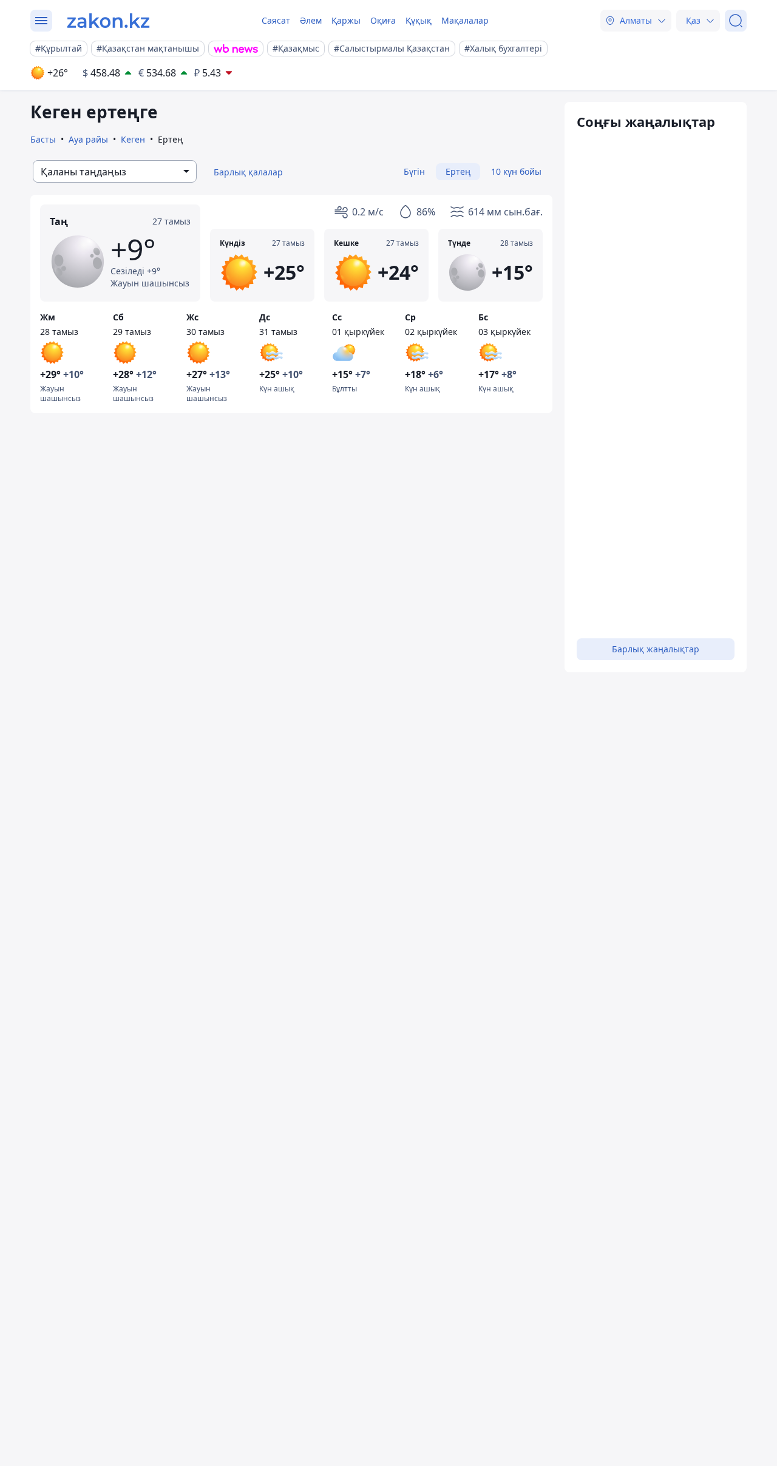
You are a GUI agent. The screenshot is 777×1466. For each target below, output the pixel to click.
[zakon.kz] (108, 20)
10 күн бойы (516, 171)
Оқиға (383, 20)
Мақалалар (465, 20)
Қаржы (346, 20)
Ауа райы (88, 139)
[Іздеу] (736, 21)
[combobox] (115, 171)
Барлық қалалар (248, 172)
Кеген (133, 139)
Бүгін (414, 171)
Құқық (418, 20)
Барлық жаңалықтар (655, 649)
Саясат (276, 20)
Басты (43, 139)
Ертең (458, 171)
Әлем (311, 20)
